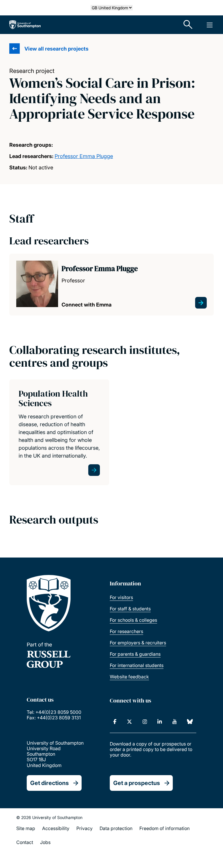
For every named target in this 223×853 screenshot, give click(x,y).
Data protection (116, 828)
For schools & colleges (133, 620)
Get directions (49, 782)
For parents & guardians (135, 654)
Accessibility (55, 828)
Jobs (45, 842)
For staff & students (130, 609)
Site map (25, 828)
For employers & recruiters (138, 643)
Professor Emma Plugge (84, 156)
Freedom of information (164, 828)
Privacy (84, 828)
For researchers (126, 631)
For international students (136, 665)
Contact (24, 842)
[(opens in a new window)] (115, 722)
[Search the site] (188, 24)
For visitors (121, 597)
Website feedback (129, 677)
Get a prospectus (136, 782)
